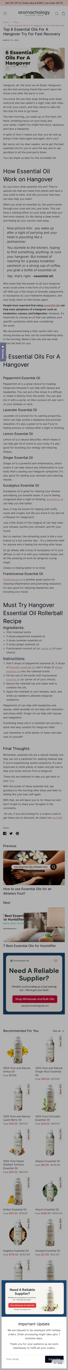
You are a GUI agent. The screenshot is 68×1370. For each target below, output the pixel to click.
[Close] (62, 1284)
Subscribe (54, 1359)
